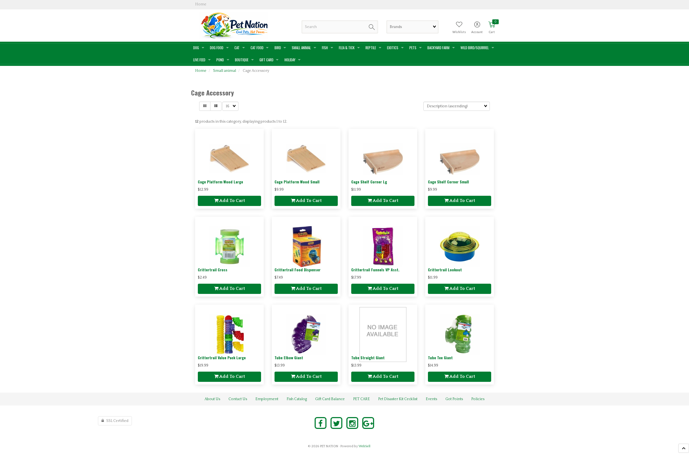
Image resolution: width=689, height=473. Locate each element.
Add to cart (232, 200)
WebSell (364, 446)
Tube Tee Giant (440, 357)
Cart (492, 32)
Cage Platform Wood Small (297, 181)
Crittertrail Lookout (445, 269)
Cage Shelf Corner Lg (369, 181)
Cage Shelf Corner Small (448, 181)
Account (477, 32)
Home (200, 71)
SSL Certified (116, 421)
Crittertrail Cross (212, 269)
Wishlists (459, 32)
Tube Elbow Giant (289, 357)
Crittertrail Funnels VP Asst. (375, 269)
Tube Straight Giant (368, 357)
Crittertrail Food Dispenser (298, 269)
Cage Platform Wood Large (220, 181)
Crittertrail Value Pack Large (222, 357)
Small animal (224, 71)
